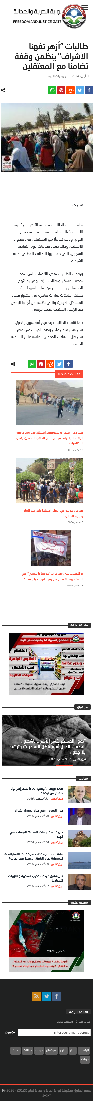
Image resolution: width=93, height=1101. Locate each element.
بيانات (15, 1050)
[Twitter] (46, 996)
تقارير (63, 1050)
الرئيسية (84, 1050)
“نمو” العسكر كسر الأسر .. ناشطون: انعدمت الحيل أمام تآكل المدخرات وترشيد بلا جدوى (47, 746)
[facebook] (89, 90)
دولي (39, 1050)
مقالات (27, 1050)
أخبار (72, 1050)
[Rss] (36, 996)
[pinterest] (61, 90)
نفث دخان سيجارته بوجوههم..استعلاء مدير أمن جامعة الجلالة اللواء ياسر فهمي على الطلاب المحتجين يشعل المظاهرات (49, 438)
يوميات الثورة (56, 76)
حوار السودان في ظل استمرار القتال (39, 810)
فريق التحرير (79, 759)
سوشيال (51, 1050)
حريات (85, 1059)
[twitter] (80, 90)
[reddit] (70, 90)
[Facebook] (56, 996)
